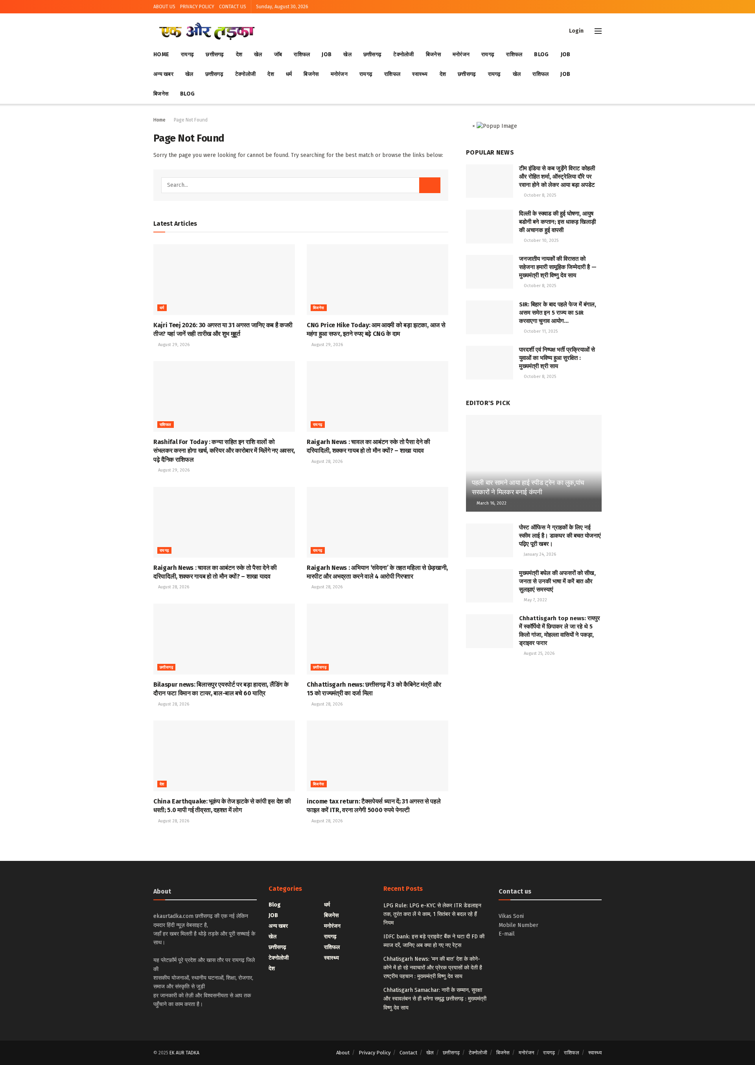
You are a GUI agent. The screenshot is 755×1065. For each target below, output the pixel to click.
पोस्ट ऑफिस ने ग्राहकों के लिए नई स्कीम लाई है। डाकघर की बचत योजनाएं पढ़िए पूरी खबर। (560, 535)
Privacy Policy (374, 1053)
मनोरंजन (461, 54)
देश (239, 54)
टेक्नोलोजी (403, 54)
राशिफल (302, 54)
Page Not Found (191, 120)
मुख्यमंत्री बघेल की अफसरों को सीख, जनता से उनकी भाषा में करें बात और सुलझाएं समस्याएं (557, 581)
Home (161, 54)
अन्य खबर (163, 74)
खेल (258, 54)
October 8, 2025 (539, 195)
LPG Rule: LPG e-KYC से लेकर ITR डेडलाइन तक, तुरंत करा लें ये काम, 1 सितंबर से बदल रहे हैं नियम (432, 914)
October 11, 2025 (540, 331)
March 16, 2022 (490, 503)
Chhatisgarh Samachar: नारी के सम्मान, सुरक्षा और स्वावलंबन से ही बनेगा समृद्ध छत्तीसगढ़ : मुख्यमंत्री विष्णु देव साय (434, 999)
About (343, 1053)
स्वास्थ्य (419, 74)
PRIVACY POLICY (197, 6)
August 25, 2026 (538, 653)
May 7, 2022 (535, 600)
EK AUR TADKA (184, 1053)
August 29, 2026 (173, 344)
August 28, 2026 (326, 461)
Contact (408, 1053)
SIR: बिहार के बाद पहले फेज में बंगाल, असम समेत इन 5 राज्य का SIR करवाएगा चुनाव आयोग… (557, 312)
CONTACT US (232, 6)
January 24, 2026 (539, 554)
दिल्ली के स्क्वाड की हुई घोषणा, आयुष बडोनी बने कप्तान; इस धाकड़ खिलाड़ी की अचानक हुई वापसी (557, 222)
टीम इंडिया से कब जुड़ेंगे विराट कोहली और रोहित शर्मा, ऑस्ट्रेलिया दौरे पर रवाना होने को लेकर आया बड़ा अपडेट (557, 176)
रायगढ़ (187, 54)
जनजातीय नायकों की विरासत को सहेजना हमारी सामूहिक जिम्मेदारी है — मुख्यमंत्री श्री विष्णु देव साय (558, 267)
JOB (326, 54)
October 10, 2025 (540, 240)
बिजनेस (433, 54)
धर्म (289, 74)
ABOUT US (164, 6)
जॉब (278, 54)
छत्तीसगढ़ (215, 54)
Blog (541, 54)
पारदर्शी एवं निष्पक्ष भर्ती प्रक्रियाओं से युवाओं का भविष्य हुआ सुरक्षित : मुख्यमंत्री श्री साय (557, 358)
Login (576, 31)
